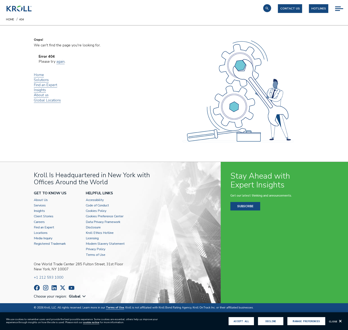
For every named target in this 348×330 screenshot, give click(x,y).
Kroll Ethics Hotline (100, 233)
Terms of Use (95, 255)
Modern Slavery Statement (105, 244)
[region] (174, 321)
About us (41, 95)
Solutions (41, 79)
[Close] (340, 321)
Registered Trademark (50, 244)
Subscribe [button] (245, 206)
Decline (270, 321)
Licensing (92, 238)
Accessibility (95, 200)
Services (40, 205)
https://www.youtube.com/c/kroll (71, 288)
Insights (40, 89)
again (60, 61)
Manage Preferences (306, 321)
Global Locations (47, 100)
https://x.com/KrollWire (62, 287)
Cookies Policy (96, 211)
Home (39, 74)
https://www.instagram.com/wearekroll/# (45, 287)
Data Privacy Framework (103, 222)
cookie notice (91, 322)
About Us (41, 200)
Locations (41, 233)
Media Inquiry (43, 238)
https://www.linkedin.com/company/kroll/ (54, 287)
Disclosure (93, 227)
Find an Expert (45, 84)
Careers (39, 222)
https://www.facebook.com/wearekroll (37, 288)
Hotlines (318, 8)
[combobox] (78, 296)
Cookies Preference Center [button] (104, 216)
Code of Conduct (97, 205)
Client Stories (43, 216)
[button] (267, 8)
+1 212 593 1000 (48, 277)
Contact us (290, 8)
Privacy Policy (95, 249)
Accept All (241, 321)
